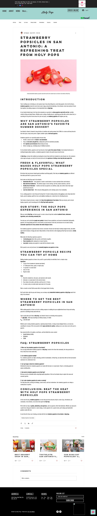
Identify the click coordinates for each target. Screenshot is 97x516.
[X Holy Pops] (16, 5)
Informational (41, 22)
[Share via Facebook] (21, 423)
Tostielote (55, 22)
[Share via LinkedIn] (28, 423)
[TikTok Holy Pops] (18, 5)
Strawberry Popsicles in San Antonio (27, 418)
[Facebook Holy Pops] (20, 5)
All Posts (14, 22)
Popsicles (48, 22)
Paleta (20, 22)
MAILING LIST (60, 493)
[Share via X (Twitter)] (25, 423)
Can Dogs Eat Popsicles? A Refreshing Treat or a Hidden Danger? (73, 455)
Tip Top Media (31, 511)
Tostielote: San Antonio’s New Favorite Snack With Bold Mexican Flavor (47, 455)
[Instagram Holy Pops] (22, 5)
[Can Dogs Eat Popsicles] (73, 445)
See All (83, 436)
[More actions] (76, 33)
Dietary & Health (33, 22)
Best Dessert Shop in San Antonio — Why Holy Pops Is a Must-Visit (23, 455)
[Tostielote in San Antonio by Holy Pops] (48, 445)
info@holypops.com (31, 497)
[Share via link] (32, 423)
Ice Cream (26, 22)
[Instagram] (60, 512)
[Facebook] (57, 512)
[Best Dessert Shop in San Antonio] (24, 445)
